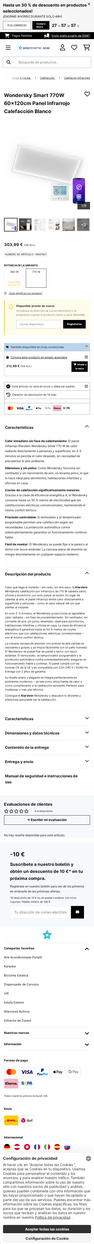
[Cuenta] (62, 47)
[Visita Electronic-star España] (57, 1147)
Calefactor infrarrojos (77, 77)
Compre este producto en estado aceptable (39, 357)
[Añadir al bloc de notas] (87, 94)
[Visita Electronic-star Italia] (47, 1147)
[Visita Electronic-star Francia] (37, 1147)
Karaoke (10, 966)
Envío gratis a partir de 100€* (71, 35)
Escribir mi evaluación (48, 820)
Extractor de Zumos (17, 1020)
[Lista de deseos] (74, 47)
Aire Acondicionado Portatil (23, 957)
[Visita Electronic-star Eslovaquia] (67, 1147)
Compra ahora (40, 25)
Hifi (6, 993)
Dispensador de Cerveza (21, 984)
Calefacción (47, 77)
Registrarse (74, 324)
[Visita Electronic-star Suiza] (27, 1147)
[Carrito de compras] (86, 47)
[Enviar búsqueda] (9, 62)
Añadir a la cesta (80, 366)
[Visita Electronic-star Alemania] (7, 1147)
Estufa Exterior (14, 1002)
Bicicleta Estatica (16, 975)
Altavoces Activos (16, 1011)
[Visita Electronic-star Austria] (17, 1147)
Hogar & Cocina (21, 77)
